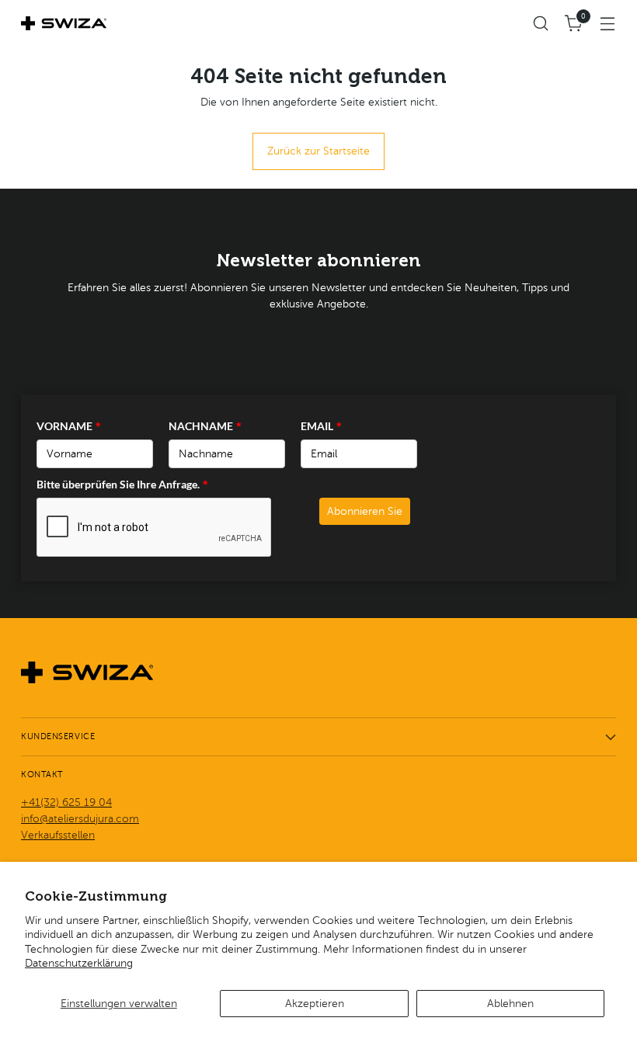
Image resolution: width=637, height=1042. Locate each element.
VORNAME (69, 425)
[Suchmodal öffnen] (541, 24)
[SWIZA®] (63, 23)
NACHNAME (205, 425)
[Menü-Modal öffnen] (608, 24)
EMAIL (321, 425)
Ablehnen (510, 1003)
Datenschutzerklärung (79, 963)
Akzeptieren (314, 1003)
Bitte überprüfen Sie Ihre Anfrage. (122, 484)
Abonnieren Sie (364, 511)
